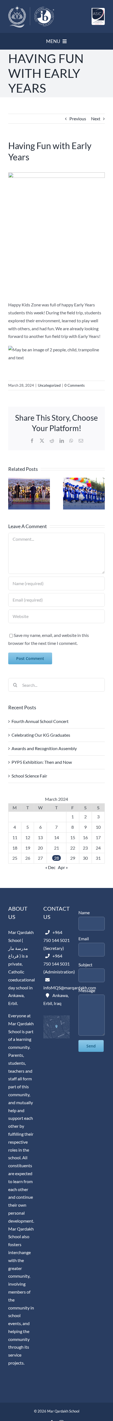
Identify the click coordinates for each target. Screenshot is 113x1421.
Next (95, 118)
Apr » (63, 867)
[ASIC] (98, 10)
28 (56, 858)
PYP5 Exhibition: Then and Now (42, 762)
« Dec (50, 867)
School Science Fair (29, 775)
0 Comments (74, 385)
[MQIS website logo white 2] (31, 7)
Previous (77, 118)
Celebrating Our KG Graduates (41, 734)
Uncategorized (49, 385)
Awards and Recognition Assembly (44, 748)
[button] (12, 493)
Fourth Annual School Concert (40, 721)
